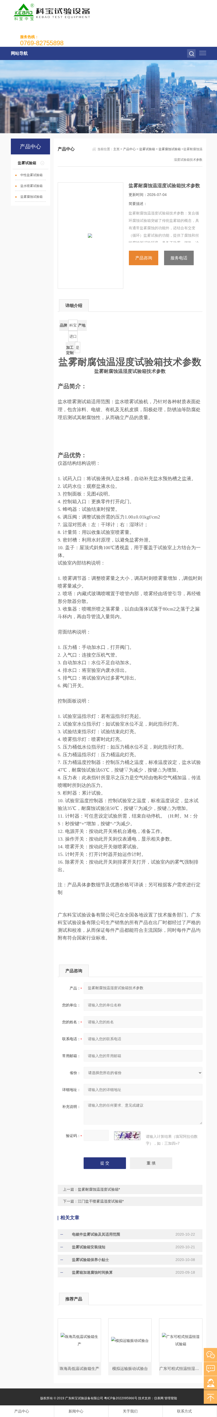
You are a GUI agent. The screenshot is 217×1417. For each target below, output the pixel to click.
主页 (116, 149)
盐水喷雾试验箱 (31, 186)
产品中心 (129, 149)
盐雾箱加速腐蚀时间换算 (92, 1272)
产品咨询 (143, 258)
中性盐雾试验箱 (31, 175)
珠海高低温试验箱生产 (79, 1368)
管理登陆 (170, 1398)
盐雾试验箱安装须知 (88, 1247)
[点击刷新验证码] (127, 1135)
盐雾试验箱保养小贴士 (90, 1260)
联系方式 (184, 1411)
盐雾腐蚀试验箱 (31, 197)
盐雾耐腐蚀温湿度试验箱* (99, 1189)
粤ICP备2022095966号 (120, 1398)
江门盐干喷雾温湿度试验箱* (101, 1201)
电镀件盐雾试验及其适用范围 (96, 1234)
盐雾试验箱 (27, 163)
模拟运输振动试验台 (130, 1368)
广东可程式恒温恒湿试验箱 (183, 1368)
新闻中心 (76, 1411)
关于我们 (130, 1411)
